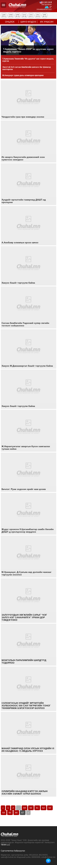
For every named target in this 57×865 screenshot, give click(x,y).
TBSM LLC (5, 845)
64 (3, 812)
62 (43, 808)
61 (37, 808)
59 (24, 808)
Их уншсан (46, 21)
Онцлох (9, 21)
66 (16, 812)
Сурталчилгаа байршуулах (13, 851)
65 (10, 812)
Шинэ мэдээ (28, 21)
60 (31, 808)
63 (50, 808)
